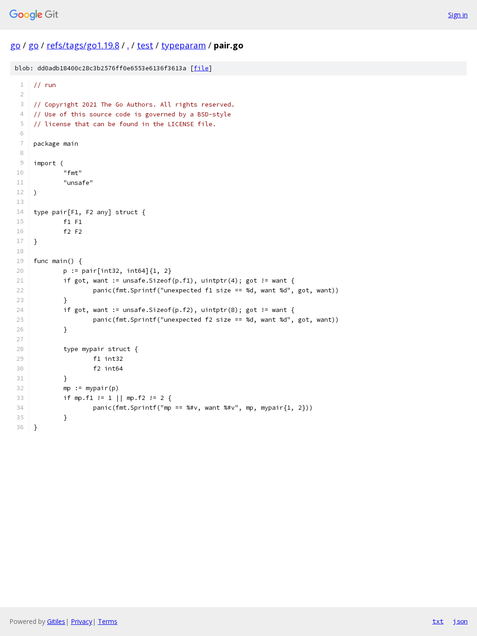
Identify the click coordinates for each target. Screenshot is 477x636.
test (145, 45)
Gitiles (56, 621)
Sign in (458, 14)
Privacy (81, 621)
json (460, 621)
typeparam (183, 45)
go (15, 45)
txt (437, 621)
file (201, 68)
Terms (107, 621)
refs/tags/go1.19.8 (83, 45)
